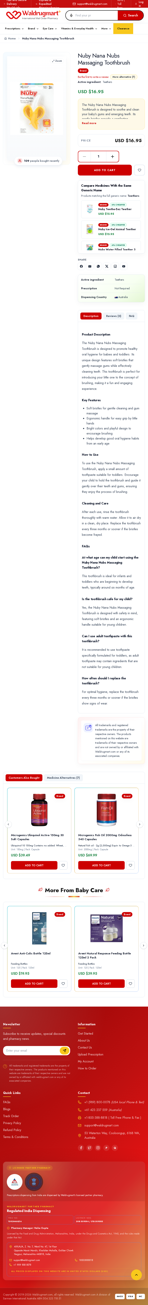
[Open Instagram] (115, 266)
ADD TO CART (105, 170)
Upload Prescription (90, 1054)
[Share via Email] (89, 266)
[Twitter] (89, 1148)
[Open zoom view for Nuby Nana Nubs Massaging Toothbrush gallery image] (36, 108)
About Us (84, 1040)
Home (12, 38)
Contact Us (85, 1047)
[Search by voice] (70, 15)
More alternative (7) (124, 77)
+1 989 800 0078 (22, 1264)
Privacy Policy (12, 1123)
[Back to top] (136, 1274)
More (104, 28)
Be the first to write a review (93, 77)
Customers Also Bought (24, 778)
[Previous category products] (4, 945)
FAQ (131, 316)
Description (90, 316)
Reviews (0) (113, 316)
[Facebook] (81, 1148)
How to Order (87, 1068)
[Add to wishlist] (139, 170)
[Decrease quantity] (84, 156)
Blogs (6, 1109)
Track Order (11, 1116)
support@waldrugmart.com (92, 4)
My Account (85, 1061)
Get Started (85, 1033)
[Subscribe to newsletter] (64, 1051)
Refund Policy (12, 1130)
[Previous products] (8, 824)
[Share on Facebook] (81, 266)
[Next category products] (143, 945)
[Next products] (139, 824)
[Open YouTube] (123, 266)
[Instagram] (98, 1148)
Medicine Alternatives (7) (63, 778)
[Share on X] (106, 266)
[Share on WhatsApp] (98, 266)
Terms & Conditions (15, 1137)
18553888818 (86, 1260)
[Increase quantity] (112, 156)
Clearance (123, 28)
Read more (89, 123)
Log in (141, 4)
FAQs (6, 1102)
